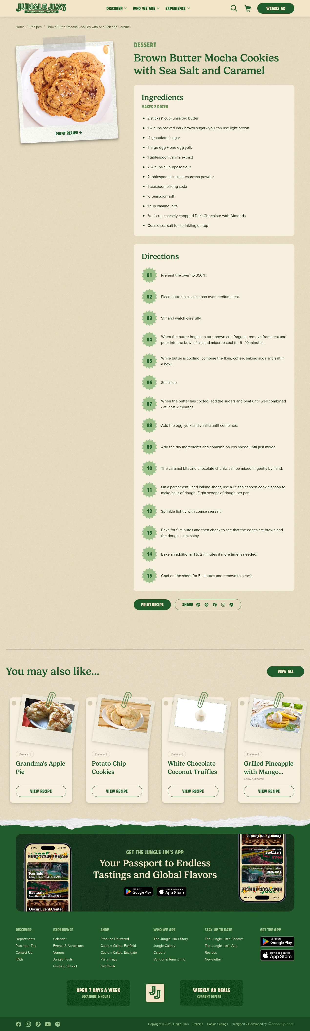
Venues (59, 952)
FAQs (20, 959)
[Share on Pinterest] (206, 604)
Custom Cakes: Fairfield (118, 945)
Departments (25, 938)
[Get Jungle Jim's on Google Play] (138, 891)
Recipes (36, 26)
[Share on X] (231, 604)
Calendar (60, 938)
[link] (247, 8)
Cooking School (65, 966)
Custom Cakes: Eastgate (119, 952)
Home (20, 26)
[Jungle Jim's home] (41, 8)
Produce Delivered (115, 938)
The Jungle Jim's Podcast (224, 938)
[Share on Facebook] (215, 604)
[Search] (234, 8)
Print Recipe (152, 604)
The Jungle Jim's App (221, 945)
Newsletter (213, 959)
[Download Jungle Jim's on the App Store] (171, 891)
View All (285, 671)
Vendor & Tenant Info (169, 959)
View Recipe (41, 791)
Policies (198, 1024)
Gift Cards (108, 966)
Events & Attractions (68, 945)
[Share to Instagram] (223, 604)
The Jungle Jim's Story (171, 938)
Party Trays (109, 959)
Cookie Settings (217, 1024)
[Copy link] (198, 604)
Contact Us (24, 952)
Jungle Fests (63, 959)
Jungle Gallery (164, 945)
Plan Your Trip (26, 945)
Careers (159, 952)
